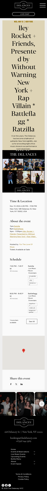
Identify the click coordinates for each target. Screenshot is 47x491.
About (13, 461)
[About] (34, 461)
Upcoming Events (18, 456)
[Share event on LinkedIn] (22, 384)
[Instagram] (3, 485)
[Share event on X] (16, 384)
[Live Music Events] (34, 454)
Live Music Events (18, 454)
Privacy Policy (23, 477)
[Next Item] (41, 404)
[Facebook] (6, 485)
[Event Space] (34, 464)
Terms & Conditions (23, 474)
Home (13, 449)
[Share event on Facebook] (11, 384)
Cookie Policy (23, 479)
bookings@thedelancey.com (23, 438)
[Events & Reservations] (34, 451)
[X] (9, 485)
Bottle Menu (16, 459)
